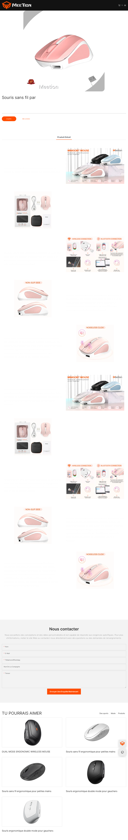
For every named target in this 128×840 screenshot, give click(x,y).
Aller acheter (26, 119)
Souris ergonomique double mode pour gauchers (91, 791)
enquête (9, 119)
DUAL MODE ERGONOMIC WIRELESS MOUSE (26, 751)
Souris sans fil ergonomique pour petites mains (90, 751)
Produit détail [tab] (64, 137)
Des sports (104, 713)
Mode (113, 713)
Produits (121, 713)
